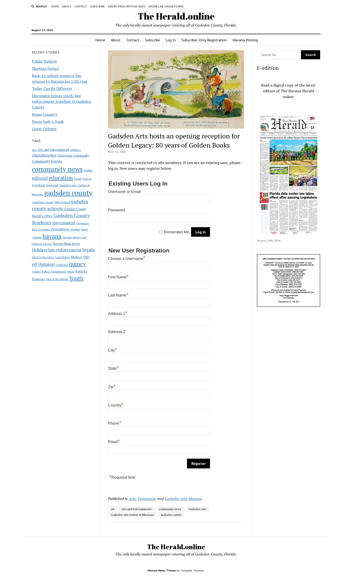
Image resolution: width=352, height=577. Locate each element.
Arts (132, 498)
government (63, 222)
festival (86, 179)
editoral (40, 178)
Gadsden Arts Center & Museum (132, 515)
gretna (75, 229)
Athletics (75, 150)
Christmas (64, 155)
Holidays (39, 250)
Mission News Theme (162, 570)
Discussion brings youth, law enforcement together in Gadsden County (61, 101)
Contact (80, 6)
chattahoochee (44, 155)
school (70, 271)
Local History (62, 257)
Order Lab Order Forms (166, 6)
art (112, 509)
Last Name (118, 295)
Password (116, 210)
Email (114, 442)
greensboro (60, 229)
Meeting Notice (45, 68)
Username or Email (124, 192)
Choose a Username (126, 259)
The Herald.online (176, 16)
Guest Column (44, 128)
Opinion (46, 264)
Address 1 (117, 314)
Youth (76, 278)
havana (52, 236)
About (66, 6)
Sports (81, 271)
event (77, 179)
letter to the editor (43, 257)
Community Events (47, 161)
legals (88, 250)
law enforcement (64, 250)
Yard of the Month (57, 279)
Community (147, 498)
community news (57, 169)
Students (38, 279)
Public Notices (44, 61)
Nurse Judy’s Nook (48, 121)
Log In (171, 40)
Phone (114, 423)
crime (88, 170)
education (61, 177)
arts (34, 150)
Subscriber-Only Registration (204, 40)
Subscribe (97, 6)
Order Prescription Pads (126, 6)
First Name (118, 277)
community (81, 155)
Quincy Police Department (49, 271)
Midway (76, 257)
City (112, 350)
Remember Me (176, 232)
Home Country (44, 114)
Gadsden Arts (197, 509)
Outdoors (62, 265)
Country (116, 405)
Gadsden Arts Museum (183, 498)
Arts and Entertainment (53, 150)
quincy (77, 264)
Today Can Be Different (52, 88)
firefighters (38, 185)
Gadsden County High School (51, 202)
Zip (112, 387)
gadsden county (68, 192)
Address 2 (116, 332)
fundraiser (52, 185)
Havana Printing (245, 40)
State (113, 368)
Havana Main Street (66, 244)
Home (55, 6)
